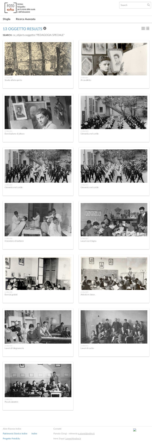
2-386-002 (8, 131)
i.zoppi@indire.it (73, 438)
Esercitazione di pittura (14, 134)
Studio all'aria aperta (13, 80)
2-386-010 (8, 346)
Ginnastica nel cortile (90, 134)
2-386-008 (8, 292)
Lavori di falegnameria (14, 348)
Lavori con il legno (88, 241)
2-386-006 (8, 238)
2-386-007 (84, 238)
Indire (34, 433)
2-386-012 (8, 399)
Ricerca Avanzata (25, 19)
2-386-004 (8, 185)
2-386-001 (84, 78)
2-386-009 (84, 292)
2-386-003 (84, 131)
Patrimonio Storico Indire (15, 433)
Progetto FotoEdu (11, 438)
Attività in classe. (88, 295)
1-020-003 (8, 78)
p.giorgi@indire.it (86, 433)
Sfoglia (6, 19)
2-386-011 (84, 346)
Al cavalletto (86, 80)
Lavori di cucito (87, 348)
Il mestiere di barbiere (14, 241)
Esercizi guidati (11, 295)
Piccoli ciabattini (11, 402)
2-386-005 (84, 185)
